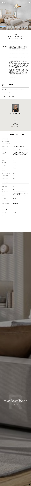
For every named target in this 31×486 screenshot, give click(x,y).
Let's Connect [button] (16, 404)
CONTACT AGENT (15, 126)
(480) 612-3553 (15, 118)
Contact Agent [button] (15, 41)
